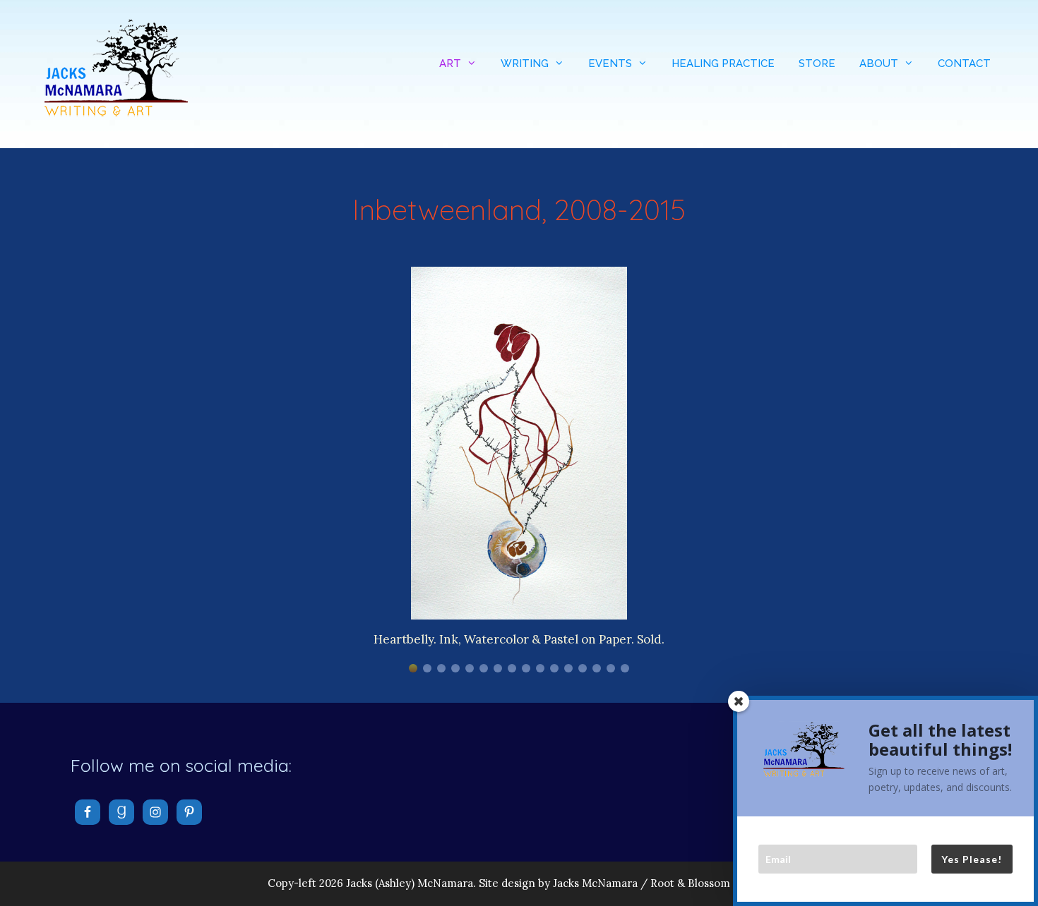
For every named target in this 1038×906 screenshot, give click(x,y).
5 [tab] (469, 668)
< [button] (245, 463)
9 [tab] (526, 668)
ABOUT (878, 63)
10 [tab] (540, 668)
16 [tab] (625, 668)
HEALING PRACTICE (723, 63)
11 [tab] (554, 668)
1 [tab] (413, 668)
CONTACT (964, 63)
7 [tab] (498, 668)
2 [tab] (427, 668)
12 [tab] (568, 668)
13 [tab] (582, 668)
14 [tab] (596, 668)
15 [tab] (611, 668)
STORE (817, 63)
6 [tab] (483, 668)
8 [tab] (512, 668)
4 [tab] (455, 668)
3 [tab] (441, 668)
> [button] (793, 463)
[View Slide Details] (519, 443)
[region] (519, 463)
